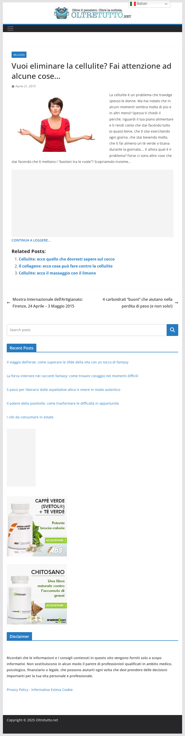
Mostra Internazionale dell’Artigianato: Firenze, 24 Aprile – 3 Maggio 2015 (48, 303)
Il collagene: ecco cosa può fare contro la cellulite (65, 266)
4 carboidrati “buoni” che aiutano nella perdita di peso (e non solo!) (137, 303)
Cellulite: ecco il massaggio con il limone (57, 273)
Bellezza (19, 54)
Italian (141, 3)
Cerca (172, 330)
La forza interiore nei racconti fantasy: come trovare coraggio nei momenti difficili (73, 376)
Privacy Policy (17, 689)
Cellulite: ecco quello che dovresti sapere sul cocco (67, 259)
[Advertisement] (93, 203)
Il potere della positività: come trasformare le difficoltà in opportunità (63, 403)
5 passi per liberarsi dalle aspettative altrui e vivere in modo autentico (64, 389)
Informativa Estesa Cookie (52, 689)
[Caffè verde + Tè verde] (37, 499)
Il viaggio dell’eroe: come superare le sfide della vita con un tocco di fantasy (68, 362)
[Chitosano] (37, 567)
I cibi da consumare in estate (30, 417)
